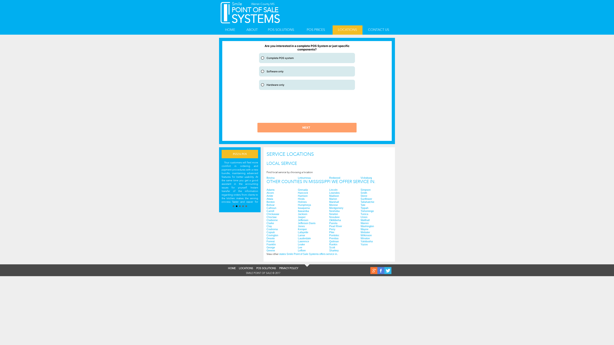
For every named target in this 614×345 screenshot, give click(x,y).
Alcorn (270, 193)
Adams (271, 190)
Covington (272, 235)
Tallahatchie (367, 202)
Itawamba (303, 211)
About (252, 30)
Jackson (302, 214)
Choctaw (272, 217)
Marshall (334, 202)
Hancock (303, 193)
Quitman (334, 241)
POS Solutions (281, 30)
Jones (301, 226)
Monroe (333, 205)
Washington (367, 226)
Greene (271, 250)
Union (364, 217)
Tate (363, 205)
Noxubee (334, 217)
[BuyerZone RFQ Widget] (307, 91)
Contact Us (378, 30)
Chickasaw (273, 214)
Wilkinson (366, 235)
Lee (300, 247)
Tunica (364, 214)
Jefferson (303, 220)
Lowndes (334, 193)
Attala (270, 199)
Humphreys (304, 205)
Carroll (270, 211)
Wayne (364, 229)
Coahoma (272, 229)
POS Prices (316, 30)
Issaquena (304, 208)
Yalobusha (367, 241)
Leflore (302, 250)
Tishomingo (367, 211)
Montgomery (336, 208)
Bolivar (271, 205)
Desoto (271, 238)
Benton (271, 202)
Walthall (365, 220)
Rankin (333, 244)
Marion (333, 199)
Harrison (303, 196)
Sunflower (366, 199)
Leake (301, 244)
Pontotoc (334, 235)
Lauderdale (304, 238)
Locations (347, 30)
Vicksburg (366, 178)
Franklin (271, 244)
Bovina (271, 178)
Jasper (302, 217)
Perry (332, 229)
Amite (270, 196)
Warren (365, 223)
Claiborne (272, 220)
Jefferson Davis (306, 223)
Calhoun (271, 208)
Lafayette (303, 232)
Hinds (301, 199)
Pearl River (335, 226)
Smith (364, 193)
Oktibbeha (335, 220)
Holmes (302, 202)
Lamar (301, 235)
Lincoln (333, 190)
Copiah (271, 232)
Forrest (271, 241)
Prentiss (333, 238)
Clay (269, 226)
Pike (331, 232)
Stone (364, 196)
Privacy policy (288, 268)
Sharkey (334, 250)
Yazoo (364, 244)
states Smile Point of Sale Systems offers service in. (308, 254)
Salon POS (240, 154)
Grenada (303, 190)
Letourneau (304, 178)
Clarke (270, 223)
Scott (332, 247)
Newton (333, 214)
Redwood (334, 178)
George (271, 247)
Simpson (366, 190)
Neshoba (334, 211)
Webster (365, 232)
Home (230, 30)
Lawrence (303, 241)
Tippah (364, 208)
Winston (365, 238)
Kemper (302, 229)
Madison (334, 196)
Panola (333, 223)
